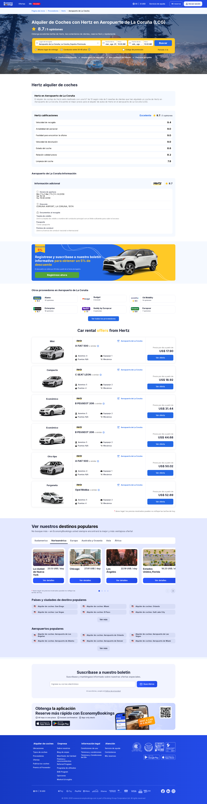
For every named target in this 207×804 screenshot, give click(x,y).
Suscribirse (149, 684)
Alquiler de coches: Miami (98, 606)
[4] (108, 591)
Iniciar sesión (194, 4)
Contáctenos (110, 752)
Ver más (103, 619)
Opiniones (61, 776)
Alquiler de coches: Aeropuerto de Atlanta (56, 641)
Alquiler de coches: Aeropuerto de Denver (105, 641)
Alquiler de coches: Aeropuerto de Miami (153, 641)
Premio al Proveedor (41, 767)
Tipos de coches (40, 752)
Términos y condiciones (91, 752)
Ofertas (22, 4)
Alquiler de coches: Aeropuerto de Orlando (105, 635)
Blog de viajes (63, 752)
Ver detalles (48, 580)
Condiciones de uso (89, 748)
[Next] (173, 591)
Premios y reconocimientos (64, 760)
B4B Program (62, 772)
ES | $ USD (140, 4)
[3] (105, 591)
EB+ (34, 4)
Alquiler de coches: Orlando (148, 606)
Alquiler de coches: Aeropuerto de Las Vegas (152, 635)
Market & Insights (64, 779)
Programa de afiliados (66, 768)
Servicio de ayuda (157, 4)
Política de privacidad (113, 691)
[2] (102, 591)
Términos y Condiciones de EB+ (91, 756)
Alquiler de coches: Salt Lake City (150, 612)
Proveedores (38, 756)
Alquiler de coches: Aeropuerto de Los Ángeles (54, 635)
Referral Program (64, 764)
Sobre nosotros (63, 748)
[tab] (41, 541)
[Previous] (167, 591)
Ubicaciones (38, 748)
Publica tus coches (41, 764)
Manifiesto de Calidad (66, 756)
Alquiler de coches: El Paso (98, 612)
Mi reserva (176, 4)
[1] (99, 591)
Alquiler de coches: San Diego (51, 606)
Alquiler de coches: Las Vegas (51, 612)
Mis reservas (110, 756)
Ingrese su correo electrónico (64, 684)
